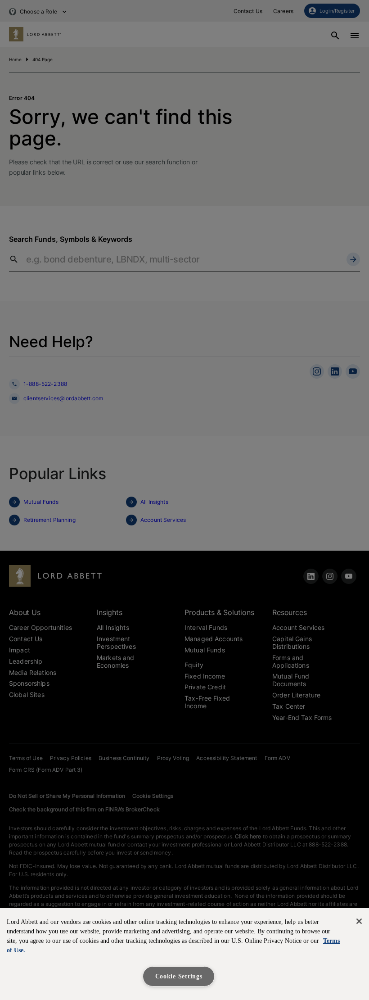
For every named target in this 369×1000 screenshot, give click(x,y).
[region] (184, 954)
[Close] (359, 921)
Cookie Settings (178, 976)
